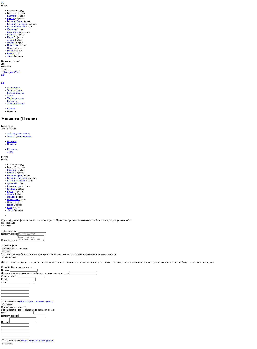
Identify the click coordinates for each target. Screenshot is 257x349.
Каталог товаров (15, 93)
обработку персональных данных (36, 301)
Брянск (11, 18)
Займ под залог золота (18, 133)
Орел (10, 48)
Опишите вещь (9, 240)
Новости (11, 144)
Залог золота (13, 87)
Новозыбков (13, 45)
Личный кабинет (15, 103)
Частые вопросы (15, 98)
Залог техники (14, 90)
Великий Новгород (17, 24)
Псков (10, 50)
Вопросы (11, 141)
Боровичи (12, 16)
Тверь (10, 56)
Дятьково (12, 29)
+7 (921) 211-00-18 (10, 72)
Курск (10, 37)
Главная (11, 108)
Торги (10, 152)
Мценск (11, 42)
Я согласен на (29, 301)
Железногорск (14, 32)
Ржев (10, 53)
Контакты (12, 101)
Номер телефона (9, 234)
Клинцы (11, 34)
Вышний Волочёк (16, 26)
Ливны (11, 40)
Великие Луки (14, 21)
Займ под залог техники (19, 136)
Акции (10, 95)
